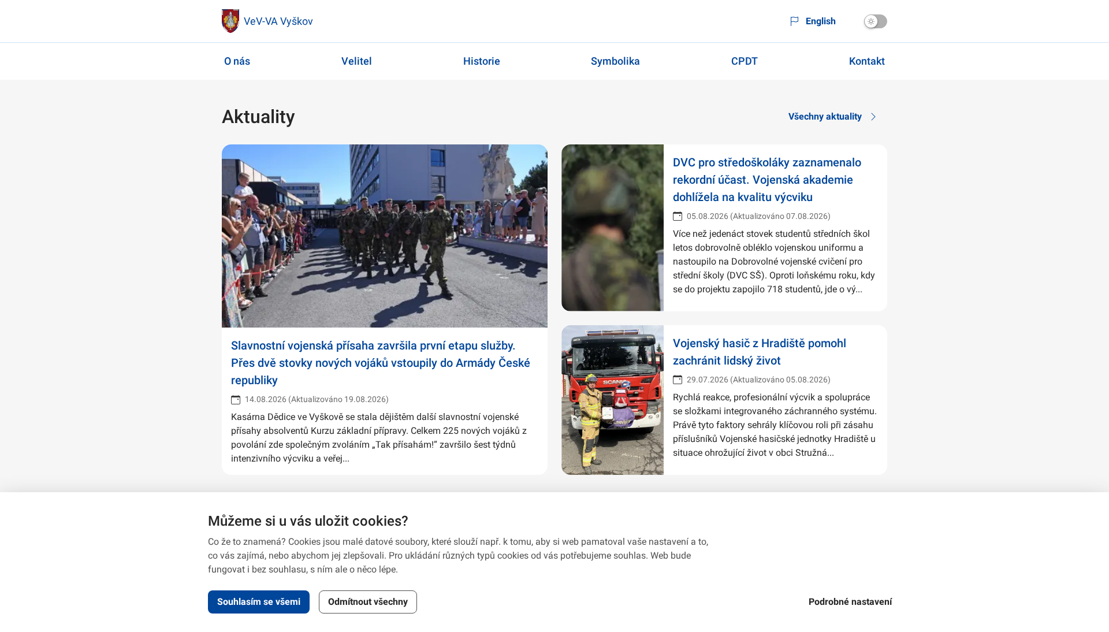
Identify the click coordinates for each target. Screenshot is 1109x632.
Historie (481, 61)
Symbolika (615, 61)
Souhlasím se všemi (258, 601)
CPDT (744, 61)
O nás (237, 61)
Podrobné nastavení (850, 601)
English (821, 21)
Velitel (356, 61)
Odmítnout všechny (368, 601)
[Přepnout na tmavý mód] (875, 21)
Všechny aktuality (825, 116)
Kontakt (867, 61)
